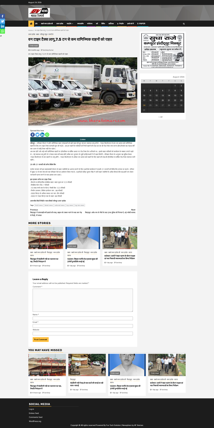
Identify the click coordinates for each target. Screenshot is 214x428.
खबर (37, 34)
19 (157, 100)
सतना (32, 255)
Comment (37, 287)
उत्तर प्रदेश (59, 24)
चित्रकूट (49, 252)
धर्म (97, 24)
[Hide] (1, 36)
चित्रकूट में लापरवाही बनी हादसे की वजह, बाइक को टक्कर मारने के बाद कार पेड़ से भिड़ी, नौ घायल (56, 212)
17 (144, 100)
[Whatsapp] (47, 134)
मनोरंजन (89, 24)
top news (69, 205)
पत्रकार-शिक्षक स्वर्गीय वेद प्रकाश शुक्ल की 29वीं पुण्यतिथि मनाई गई (82, 260)
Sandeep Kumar (48, 50)
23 (181, 100)
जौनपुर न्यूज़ (43, 34)
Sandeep (47, 266)
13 (163, 95)
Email (35, 322)
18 (150, 100)
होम (36, 24)
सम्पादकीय (80, 24)
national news (60, 205)
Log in (31, 409)
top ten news (79, 205)
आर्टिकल (111, 24)
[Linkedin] (42, 134)
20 (163, 100)
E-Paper (141, 24)
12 (157, 95)
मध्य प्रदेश (56, 252)
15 (175, 95)
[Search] (183, 23)
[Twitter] (37, 134)
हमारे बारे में (130, 24)
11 (150, 95)
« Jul (160, 117)
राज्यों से (50, 34)
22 (175, 100)
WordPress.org (35, 421)
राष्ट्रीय (69, 24)
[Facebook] (32, 134)
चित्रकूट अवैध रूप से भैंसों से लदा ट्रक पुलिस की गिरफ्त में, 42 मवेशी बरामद (110, 211)
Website (36, 330)
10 (144, 95)
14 (169, 95)
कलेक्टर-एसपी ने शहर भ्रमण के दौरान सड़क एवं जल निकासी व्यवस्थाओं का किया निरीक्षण (119, 257)
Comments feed (35, 417)
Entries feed (34, 413)
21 (169, 100)
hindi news (39, 205)
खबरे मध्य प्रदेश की (47, 24)
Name (36, 314)
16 (181, 95)
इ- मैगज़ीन (120, 24)
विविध (103, 24)
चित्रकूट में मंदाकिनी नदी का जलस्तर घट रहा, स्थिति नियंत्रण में (44, 260)
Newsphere (126, 425)
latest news (49, 205)
